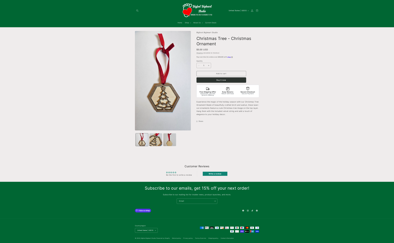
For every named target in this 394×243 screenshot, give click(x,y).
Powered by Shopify (163, 238)
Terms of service (200, 238)
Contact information (227, 238)
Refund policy (176, 238)
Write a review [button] (215, 174)
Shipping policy (213, 238)
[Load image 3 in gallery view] (169, 139)
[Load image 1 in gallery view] (142, 139)
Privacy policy (188, 238)
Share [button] (201, 121)
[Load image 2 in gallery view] (155, 139)
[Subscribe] (214, 201)
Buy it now (221, 80)
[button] (137, 10)
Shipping (199, 53)
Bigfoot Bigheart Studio (148, 238)
